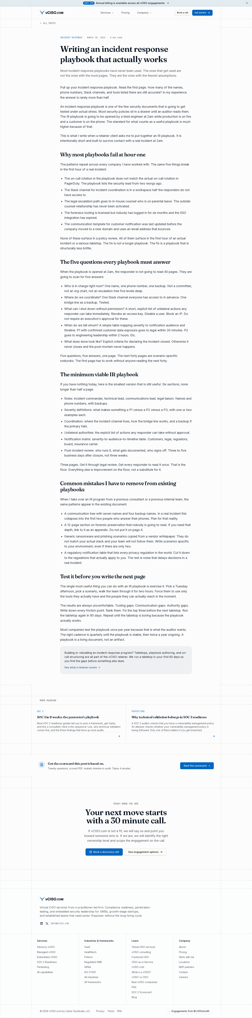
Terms (110, 1011)
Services (105, 12)
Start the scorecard (195, 765)
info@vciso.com (60, 923)
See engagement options (143, 851)
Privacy (100, 1011)
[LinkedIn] (41, 923)
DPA (119, 1011)
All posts (49, 23)
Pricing (125, 12)
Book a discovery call (106, 851)
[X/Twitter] (47, 923)
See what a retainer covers (80, 667)
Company (142, 12)
